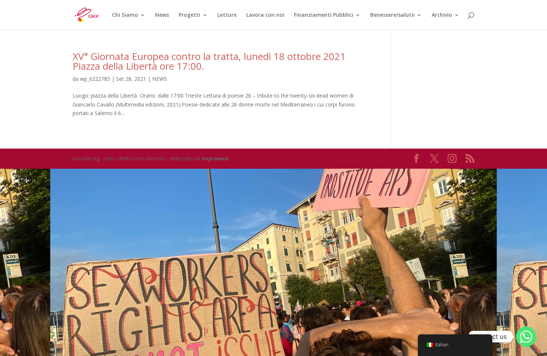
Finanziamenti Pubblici (323, 15)
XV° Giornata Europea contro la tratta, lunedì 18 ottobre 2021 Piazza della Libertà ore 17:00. (209, 61)
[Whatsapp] (526, 337)
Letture (227, 15)
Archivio (442, 15)
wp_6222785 (95, 78)
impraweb (215, 158)
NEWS (159, 78)
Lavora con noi (265, 15)
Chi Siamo (125, 15)
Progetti (189, 15)
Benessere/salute (392, 15)
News (162, 15)
